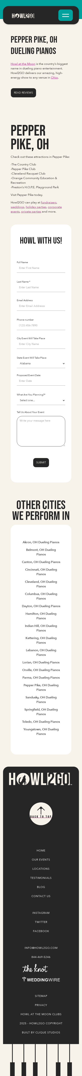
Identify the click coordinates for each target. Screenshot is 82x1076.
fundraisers (48, 202)
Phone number (25, 320)
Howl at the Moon (23, 64)
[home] (33, 15)
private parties (31, 212)
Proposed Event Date (28, 375)
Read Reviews (23, 92)
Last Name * (23, 281)
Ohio (54, 77)
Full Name (22, 262)
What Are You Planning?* (31, 394)
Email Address (25, 300)
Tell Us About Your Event (30, 412)
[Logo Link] (40, 779)
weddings (17, 207)
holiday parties (36, 207)
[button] (65, 15)
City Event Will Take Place (31, 338)
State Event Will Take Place (31, 358)
